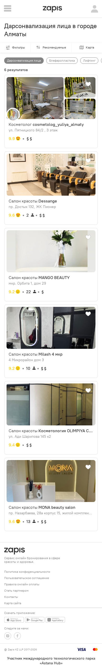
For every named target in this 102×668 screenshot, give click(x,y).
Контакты (11, 597)
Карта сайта (12, 603)
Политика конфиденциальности (27, 572)
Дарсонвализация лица (24, 60)
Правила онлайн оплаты (21, 584)
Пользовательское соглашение (26, 578)
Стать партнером (16, 590)
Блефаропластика (62, 60)
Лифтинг (89, 60)
